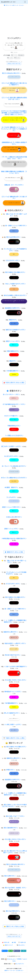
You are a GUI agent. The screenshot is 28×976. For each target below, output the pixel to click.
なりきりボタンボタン (13, 456)
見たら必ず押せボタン (15, 237)
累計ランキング (8, 945)
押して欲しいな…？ (14, 821)
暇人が (14, 230)
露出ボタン (15, 361)
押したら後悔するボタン (14, 713)
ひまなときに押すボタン (14, 517)
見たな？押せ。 (14, 219)
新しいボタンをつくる (14, 63)
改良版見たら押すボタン (15, 779)
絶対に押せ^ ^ (12, 241)
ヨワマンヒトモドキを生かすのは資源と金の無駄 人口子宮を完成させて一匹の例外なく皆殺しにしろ (14, 118)
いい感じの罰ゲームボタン (15, 724)
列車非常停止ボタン (14, 425)
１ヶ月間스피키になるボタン (14, 435)
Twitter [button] (5, 950)
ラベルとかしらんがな (14, 471)
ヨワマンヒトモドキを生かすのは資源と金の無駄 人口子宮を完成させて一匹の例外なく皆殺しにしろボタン (14, 112)
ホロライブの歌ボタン (13, 416)
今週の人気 (23, 942)
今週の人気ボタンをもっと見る (15, 738)
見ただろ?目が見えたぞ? (13, 894)
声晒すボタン (15, 320)
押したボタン (21, 945)
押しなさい (14, 354)
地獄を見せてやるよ (13, 673)
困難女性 (22, 55)
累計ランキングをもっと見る (15, 926)
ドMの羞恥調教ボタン (15, 370)
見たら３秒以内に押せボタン (13, 73)
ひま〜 (12, 521)
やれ (14, 277)
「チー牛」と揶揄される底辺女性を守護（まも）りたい (14, 162)
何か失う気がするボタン (15, 655)
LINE (11, 950)
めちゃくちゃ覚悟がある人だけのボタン (14, 477)
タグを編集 (7, 55)
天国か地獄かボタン (15, 351)
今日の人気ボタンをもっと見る (14, 382)
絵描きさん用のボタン (13, 632)
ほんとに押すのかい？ (14, 718)
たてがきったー (20, 970)
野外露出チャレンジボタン (15, 691)
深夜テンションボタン (15, 341)
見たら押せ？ (14, 323)
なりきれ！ (14, 459)
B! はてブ (23, 950)
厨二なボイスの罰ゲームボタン (13, 446)
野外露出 (14, 697)
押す (14, 254)
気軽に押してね (14, 637)
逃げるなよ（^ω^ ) (14, 685)
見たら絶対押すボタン (13, 827)
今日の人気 (6, 942)
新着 (14, 942)
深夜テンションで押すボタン (13, 507)
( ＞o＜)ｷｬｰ (12, 857)
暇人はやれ (14, 660)
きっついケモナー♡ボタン (14, 394)
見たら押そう (14, 730)
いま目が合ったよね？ (14, 833)
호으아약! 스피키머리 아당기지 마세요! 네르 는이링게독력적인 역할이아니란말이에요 (14, 440)
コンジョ (15, 55)
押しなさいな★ (14, 625)
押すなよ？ (14, 429)
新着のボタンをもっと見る (14, 552)
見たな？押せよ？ (14, 419)
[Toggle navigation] (25, 2)
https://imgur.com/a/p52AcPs (12, 103)
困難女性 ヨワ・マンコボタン (14, 185)
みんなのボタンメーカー (8, 2)
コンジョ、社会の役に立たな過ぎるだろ (12, 202)
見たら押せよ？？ (13, 590)
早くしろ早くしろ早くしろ (14, 76)
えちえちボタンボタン (15, 260)
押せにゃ (14, 344)
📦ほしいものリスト (19, 963)
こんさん (11, 57)
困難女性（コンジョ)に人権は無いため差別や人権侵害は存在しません (14, 89)
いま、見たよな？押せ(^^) (14, 810)
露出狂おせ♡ (14, 364)
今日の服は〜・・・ (14, 409)
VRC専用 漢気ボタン (14, 487)
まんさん (18, 57)
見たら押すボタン (12, 876)
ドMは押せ (14, 374)
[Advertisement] (14, 21)
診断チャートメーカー (9, 970)
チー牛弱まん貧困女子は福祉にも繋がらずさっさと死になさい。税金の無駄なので (14, 148)
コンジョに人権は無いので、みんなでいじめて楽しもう (14, 45)
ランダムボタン (13, 497)
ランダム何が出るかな (14, 500)
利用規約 (19, 959)
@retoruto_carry (11, 959)
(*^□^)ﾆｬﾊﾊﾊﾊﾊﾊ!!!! (12, 312)
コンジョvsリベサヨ (12, 135)
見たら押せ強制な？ (12, 880)
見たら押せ (14, 481)
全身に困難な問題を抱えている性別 (12, 177)
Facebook (17, 950)
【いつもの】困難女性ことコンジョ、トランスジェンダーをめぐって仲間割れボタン (14, 129)
